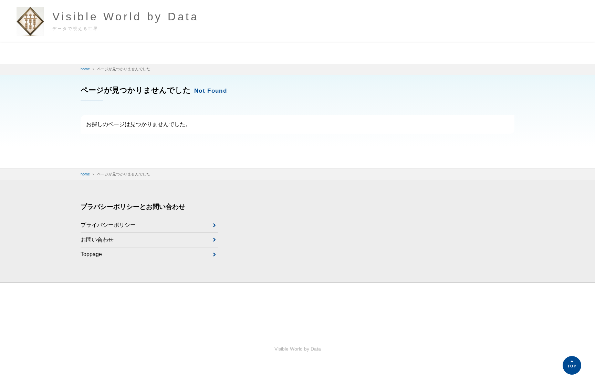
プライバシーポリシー (108, 225)
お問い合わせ (97, 240)
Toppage (91, 254)
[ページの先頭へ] (572, 365)
